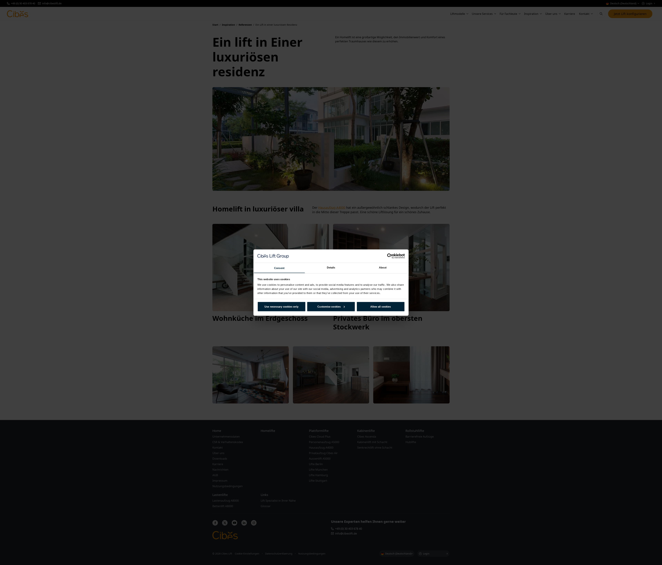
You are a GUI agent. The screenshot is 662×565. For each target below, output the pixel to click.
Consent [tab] (279, 267)
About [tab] (383, 267)
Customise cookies (329, 306)
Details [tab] (331, 267)
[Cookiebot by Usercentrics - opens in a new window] (390, 255)
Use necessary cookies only (281, 306)
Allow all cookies (380, 306)
